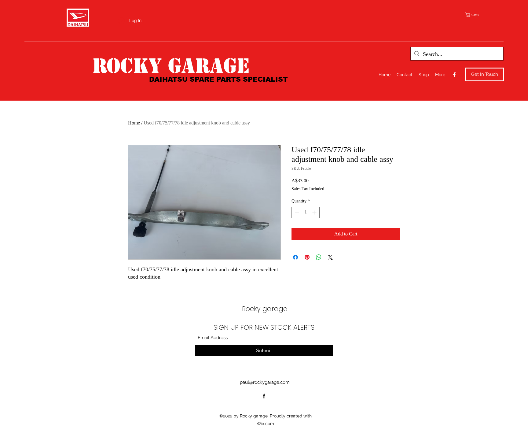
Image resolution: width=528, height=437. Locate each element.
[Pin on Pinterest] (307, 257)
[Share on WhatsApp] (318, 257)
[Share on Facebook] (295, 257)
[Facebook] (454, 75)
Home (134, 122)
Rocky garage (170, 66)
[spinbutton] (305, 212)
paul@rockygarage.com (265, 382)
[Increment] (315, 212)
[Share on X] (330, 257)
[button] (474, 15)
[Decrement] (296, 212)
